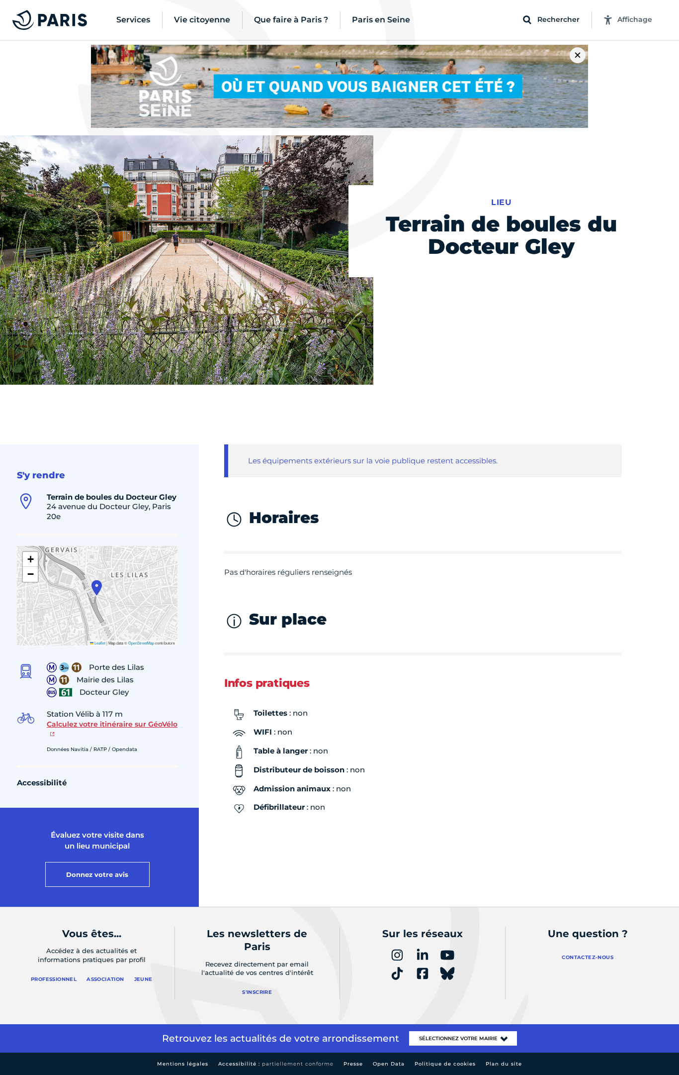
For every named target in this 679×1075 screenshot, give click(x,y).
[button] (96, 588)
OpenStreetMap (141, 642)
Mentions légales (182, 1064)
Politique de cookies (445, 1064)
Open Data (389, 1064)
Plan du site (504, 1064)
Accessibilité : (276, 1064)
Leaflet (99, 642)
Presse (353, 1064)
